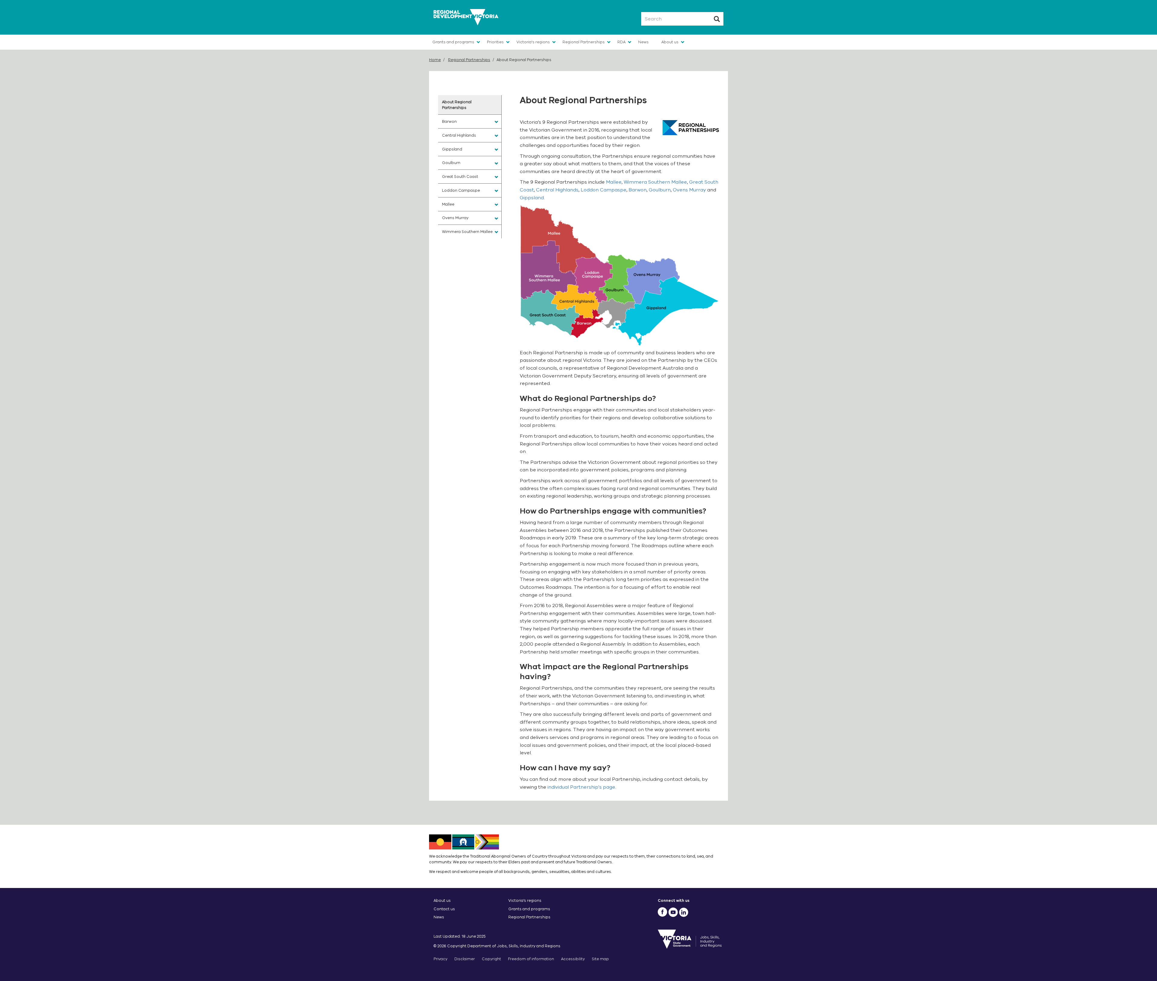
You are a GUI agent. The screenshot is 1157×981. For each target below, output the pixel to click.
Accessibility (573, 958)
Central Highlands (557, 190)
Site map (600, 958)
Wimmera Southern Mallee (655, 182)
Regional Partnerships (584, 42)
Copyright (491, 958)
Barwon (638, 190)
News (643, 42)
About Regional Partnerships (457, 104)
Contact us (444, 908)
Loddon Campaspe (603, 190)
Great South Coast (460, 176)
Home (435, 59)
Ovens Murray (689, 190)
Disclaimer (464, 958)
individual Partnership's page (581, 787)
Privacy (440, 958)
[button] (496, 122)
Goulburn (660, 190)
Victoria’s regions (524, 900)
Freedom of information (531, 958)
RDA (621, 42)
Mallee (614, 182)
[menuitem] (469, 104)
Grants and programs (453, 42)
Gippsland (532, 197)
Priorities (495, 42)
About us (670, 42)
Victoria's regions (533, 42)
